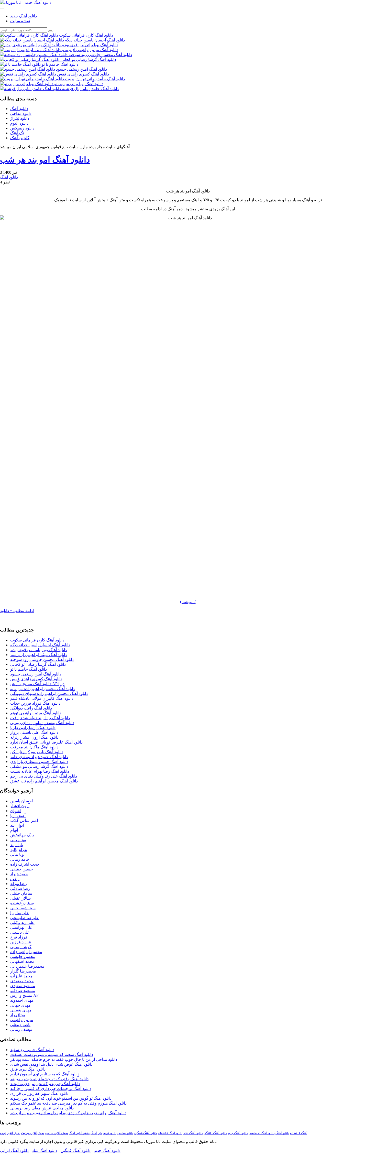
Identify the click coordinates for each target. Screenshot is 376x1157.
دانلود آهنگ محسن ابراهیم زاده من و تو (42, 688)
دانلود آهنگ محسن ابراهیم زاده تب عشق (44, 781)
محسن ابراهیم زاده (26, 951)
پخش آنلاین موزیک (32, 1133)
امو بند (185, 191)
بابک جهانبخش (22, 835)
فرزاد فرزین (20, 942)
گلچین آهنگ (19, 138)
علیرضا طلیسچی (24, 917)
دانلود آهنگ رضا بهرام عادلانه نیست (39, 771)
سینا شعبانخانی (23, 908)
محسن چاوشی (22, 956)
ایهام (14, 830)
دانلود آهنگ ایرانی (14, 1150)
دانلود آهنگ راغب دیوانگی (31, 708)
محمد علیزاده (21, 976)
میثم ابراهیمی (21, 1020)
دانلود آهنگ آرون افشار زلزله (34, 737)
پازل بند (16, 845)
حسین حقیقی (21, 869)
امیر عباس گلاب (24, 820)
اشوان (15, 811)
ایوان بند (17, 825)
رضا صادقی (20, 888)
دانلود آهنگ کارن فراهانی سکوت (37, 640)
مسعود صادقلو (22, 990)
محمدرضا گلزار (23, 971)
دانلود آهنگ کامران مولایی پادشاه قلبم (41, 698)
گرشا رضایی (20, 947)
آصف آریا (18, 815)
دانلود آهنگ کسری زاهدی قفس (36, 679)
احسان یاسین (21, 801)
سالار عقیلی (20, 898)
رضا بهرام (18, 883)
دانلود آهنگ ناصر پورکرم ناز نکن (36, 752)
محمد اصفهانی (22, 961)
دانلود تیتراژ (19, 118)
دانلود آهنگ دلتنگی (215, 1133)
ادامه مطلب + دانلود (17, 610)
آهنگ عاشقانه (298, 1133)
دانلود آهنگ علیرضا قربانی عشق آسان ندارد (46, 742)
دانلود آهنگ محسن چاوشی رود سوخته (42, 659)
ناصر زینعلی (20, 1024)
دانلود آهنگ (19, 108)
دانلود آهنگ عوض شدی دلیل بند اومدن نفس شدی (51, 1064)
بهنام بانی (18, 840)
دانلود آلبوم (19, 123)
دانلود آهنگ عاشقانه (170, 1133)
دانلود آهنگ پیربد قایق (28, 1069)
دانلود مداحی (20, 113)
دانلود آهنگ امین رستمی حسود (35, 674)
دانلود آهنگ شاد (193, 1133)
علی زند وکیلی (22, 922)
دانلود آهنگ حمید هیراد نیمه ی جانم (39, 757)
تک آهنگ (17, 133)
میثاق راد (17, 1015)
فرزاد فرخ (18, 937)
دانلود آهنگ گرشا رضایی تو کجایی (38, 664)
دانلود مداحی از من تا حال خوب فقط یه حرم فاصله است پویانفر (63, 1059)
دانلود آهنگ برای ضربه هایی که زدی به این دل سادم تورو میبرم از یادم (68, 1113)
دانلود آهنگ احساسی (261, 1133)
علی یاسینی (20, 932)
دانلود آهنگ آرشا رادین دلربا (33, 727)
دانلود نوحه (109, 1133)
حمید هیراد (19, 874)
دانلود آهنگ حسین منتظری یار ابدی (39, 761)
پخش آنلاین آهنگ (79, 1133)
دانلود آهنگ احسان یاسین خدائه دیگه (40, 645)
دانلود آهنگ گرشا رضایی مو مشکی (39, 766)
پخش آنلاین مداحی (56, 1133)
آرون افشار (19, 806)
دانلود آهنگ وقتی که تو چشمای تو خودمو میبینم (49, 1079)
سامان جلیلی (21, 893)
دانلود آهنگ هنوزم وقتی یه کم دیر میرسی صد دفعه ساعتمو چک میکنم (68, 1103)
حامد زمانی (19, 859)
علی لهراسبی (21, 927)
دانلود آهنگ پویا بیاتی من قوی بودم (38, 650)
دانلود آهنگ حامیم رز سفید (32, 1049)
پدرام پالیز (18, 849)
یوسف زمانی (21, 1029)
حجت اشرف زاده (24, 864)
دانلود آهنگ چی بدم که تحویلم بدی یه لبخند (45, 1084)
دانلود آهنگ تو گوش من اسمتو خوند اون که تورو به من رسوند (61, 1098)
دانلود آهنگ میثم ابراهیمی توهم (35, 713)
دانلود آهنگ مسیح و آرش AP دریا (37, 684)
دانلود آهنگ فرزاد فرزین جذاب (35, 703)
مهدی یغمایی (21, 1010)
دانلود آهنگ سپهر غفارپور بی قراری (39, 1093)
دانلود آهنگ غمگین (145, 1133)
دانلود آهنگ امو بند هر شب (45, 159)
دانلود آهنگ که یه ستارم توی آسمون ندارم (44, 1074)
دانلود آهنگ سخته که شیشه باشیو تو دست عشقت (51, 1054)
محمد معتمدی (22, 981)
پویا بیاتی (17, 854)
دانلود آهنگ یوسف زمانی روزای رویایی (42, 723)
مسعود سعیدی (22, 986)
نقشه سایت (20, 21)
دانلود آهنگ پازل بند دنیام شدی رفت (40, 718)
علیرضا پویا (19, 913)
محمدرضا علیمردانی (27, 966)
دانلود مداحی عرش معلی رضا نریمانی (42, 1108)
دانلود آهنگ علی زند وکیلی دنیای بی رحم (43, 776)
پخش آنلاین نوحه (10, 1133)
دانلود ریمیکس (22, 128)
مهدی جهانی (20, 1005)
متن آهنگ (96, 1133)
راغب (14, 879)
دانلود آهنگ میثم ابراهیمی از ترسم (38, 654)
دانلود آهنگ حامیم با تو (28, 669)
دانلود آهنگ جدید (23, 16)
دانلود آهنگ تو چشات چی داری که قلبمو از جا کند (50, 1088)
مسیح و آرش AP (24, 995)
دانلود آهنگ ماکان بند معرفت (34, 747)
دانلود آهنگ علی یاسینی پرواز (34, 732)
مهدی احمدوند (22, 1000)
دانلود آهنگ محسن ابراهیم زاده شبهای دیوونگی (49, 693)
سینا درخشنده (22, 903)
